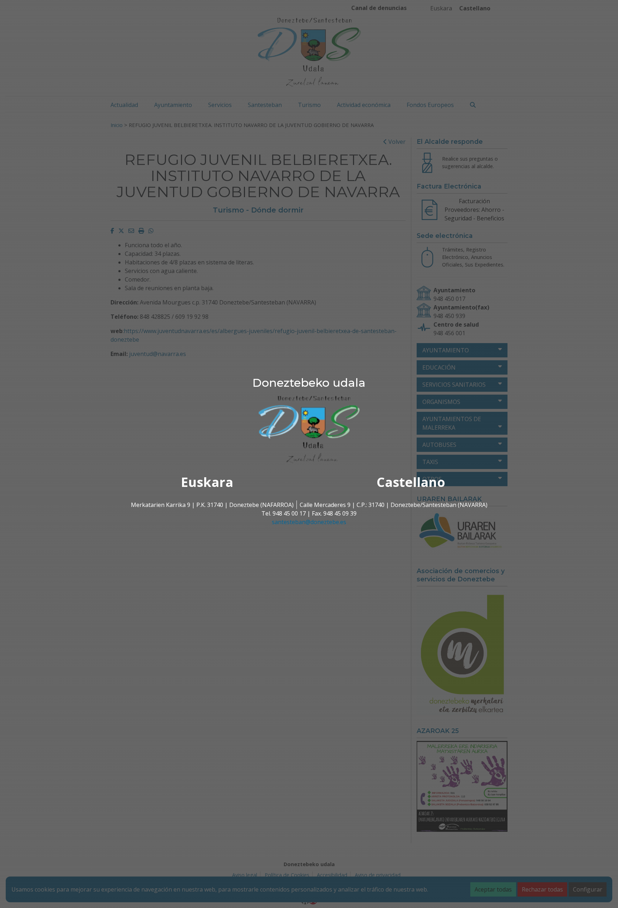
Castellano (411, 482)
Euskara (207, 482)
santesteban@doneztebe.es (309, 522)
